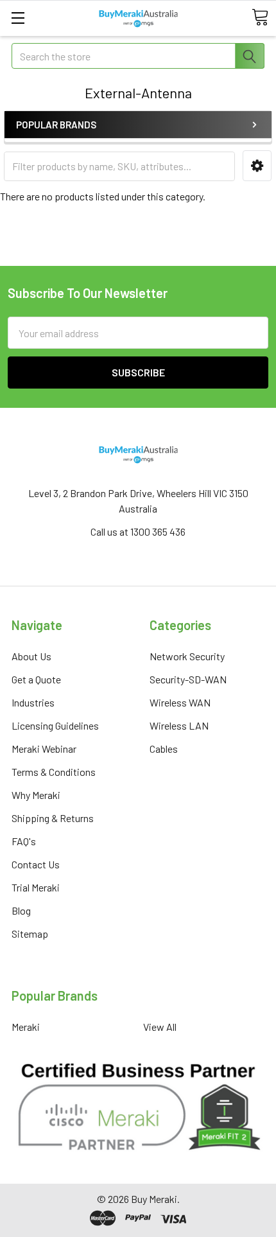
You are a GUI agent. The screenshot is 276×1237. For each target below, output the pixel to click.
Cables (164, 748)
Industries (33, 702)
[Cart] (260, 17)
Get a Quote (36, 679)
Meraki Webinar (44, 748)
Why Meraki (36, 795)
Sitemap (30, 933)
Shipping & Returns (53, 818)
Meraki (26, 1027)
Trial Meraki (36, 887)
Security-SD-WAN (188, 679)
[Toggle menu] (17, 17)
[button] (257, 166)
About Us (31, 656)
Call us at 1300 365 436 (138, 531)
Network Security (187, 656)
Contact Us (36, 864)
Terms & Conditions (54, 772)
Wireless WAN (180, 702)
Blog (21, 910)
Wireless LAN (179, 725)
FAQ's (24, 841)
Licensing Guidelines (55, 725)
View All (160, 1027)
